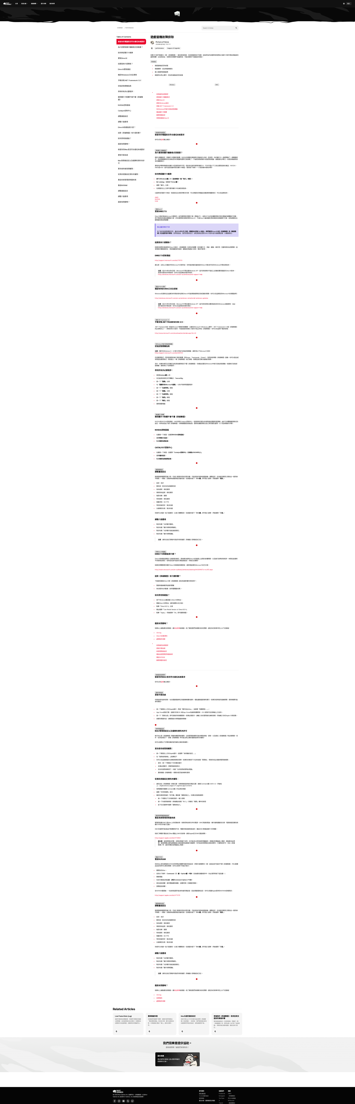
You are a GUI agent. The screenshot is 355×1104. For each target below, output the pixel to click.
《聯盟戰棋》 (232, 1103)
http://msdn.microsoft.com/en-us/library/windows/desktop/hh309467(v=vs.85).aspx (184, 570)
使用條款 (201, 1098)
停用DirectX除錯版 (161, 552)
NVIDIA (157, 199)
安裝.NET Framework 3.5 (165, 106)
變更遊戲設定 (160, 115)
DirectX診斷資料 (161, 636)
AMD (156, 197)
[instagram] (119, 1101)
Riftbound (231, 1100)
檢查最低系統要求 (162, 94)
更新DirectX (160, 100)
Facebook (222, 1093)
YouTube (221, 1098)
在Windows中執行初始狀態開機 (167, 109)
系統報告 (159, 998)
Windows (172, 84)
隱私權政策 (202, 1093)
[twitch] (132, 1101)
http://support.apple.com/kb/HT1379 (167, 895)
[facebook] (114, 1101)
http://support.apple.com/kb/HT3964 (167, 838)
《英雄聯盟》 (119, 28)
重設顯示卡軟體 (161, 112)
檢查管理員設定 (160, 728)
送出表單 (177, 628)
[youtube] (123, 1101)
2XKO (229, 1093)
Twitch (221, 1103)
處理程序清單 (160, 639)
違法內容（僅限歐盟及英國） (207, 1100)
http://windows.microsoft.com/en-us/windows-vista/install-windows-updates (181, 298)
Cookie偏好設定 (204, 1096)
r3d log (158, 633)
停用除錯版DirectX (162, 118)
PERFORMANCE (129, 28)
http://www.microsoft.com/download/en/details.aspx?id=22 (175, 333)
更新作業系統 (160, 648)
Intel (156, 201)
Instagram (222, 1096)
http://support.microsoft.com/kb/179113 (168, 260)
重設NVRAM (160, 657)
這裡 (162, 139)
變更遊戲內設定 (161, 660)
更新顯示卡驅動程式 (163, 97)
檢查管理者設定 (161, 651)
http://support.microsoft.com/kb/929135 (169, 353)
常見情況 (153, 61)
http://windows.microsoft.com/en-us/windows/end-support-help (180, 274)
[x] (128, 1101)
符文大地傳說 (232, 1098)
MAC (217, 84)
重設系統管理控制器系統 (164, 654)
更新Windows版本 (162, 103)
